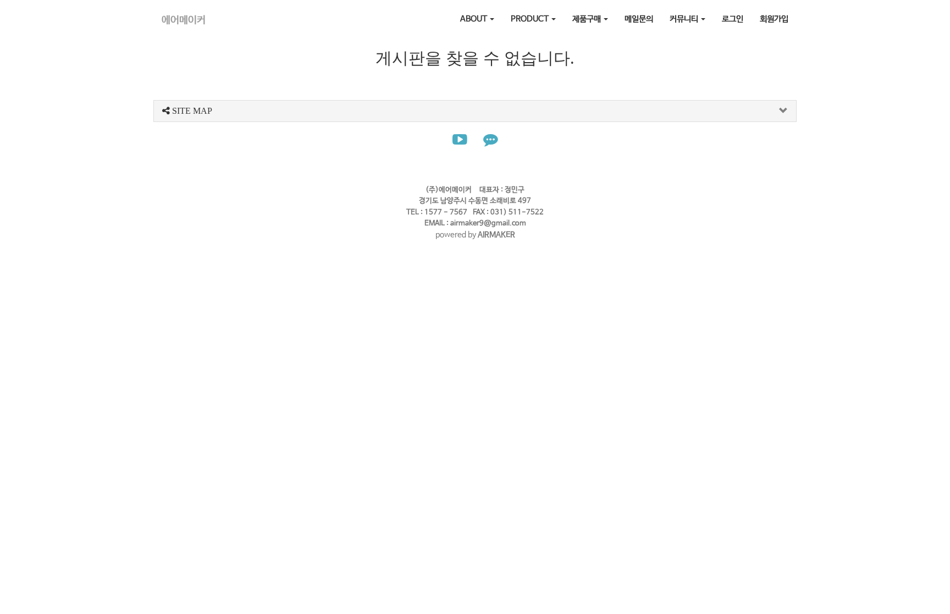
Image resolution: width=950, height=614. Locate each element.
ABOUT (474, 19)
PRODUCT (530, 19)
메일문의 (639, 19)
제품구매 (587, 19)
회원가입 (774, 19)
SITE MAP (191, 110)
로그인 (732, 19)
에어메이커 (184, 20)
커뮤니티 (685, 19)
